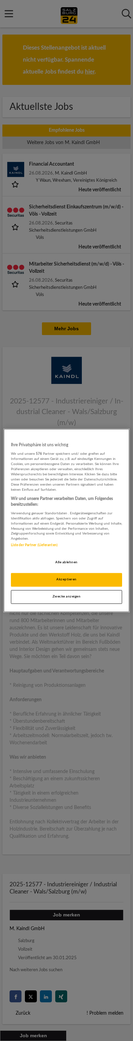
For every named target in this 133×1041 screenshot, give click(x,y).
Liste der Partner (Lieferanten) (34, 545)
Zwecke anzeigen (66, 597)
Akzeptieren (66, 579)
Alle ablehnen (66, 562)
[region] (66, 520)
